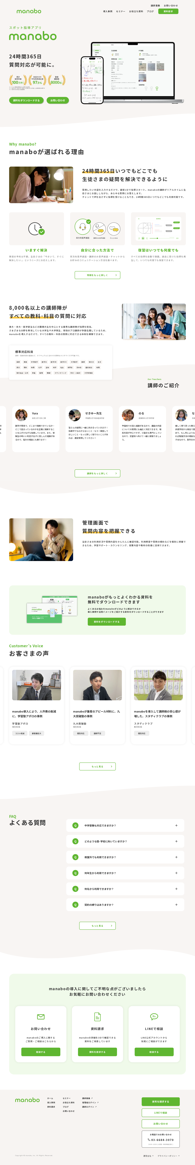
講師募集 (86, 1098)
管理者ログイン (89, 1102)
